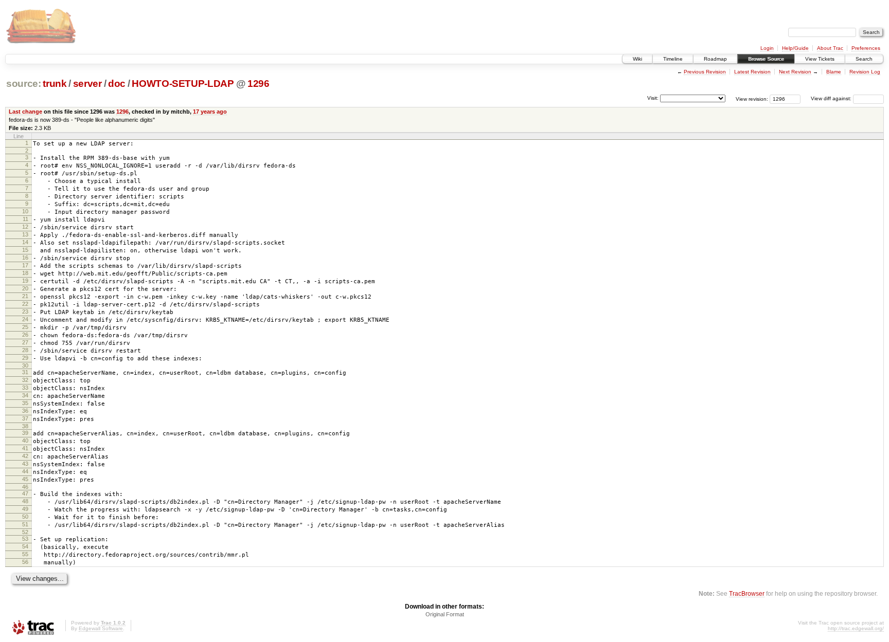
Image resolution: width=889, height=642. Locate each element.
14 (25, 242)
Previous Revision (705, 72)
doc (117, 83)
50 (25, 516)
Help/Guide (795, 48)
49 (25, 509)
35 (25, 403)
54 (25, 546)
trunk (54, 83)
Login (767, 48)
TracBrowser (746, 593)
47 (25, 493)
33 (25, 387)
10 (25, 211)
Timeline (673, 59)
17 (25, 265)
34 (25, 395)
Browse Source (766, 59)
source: (23, 83)
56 (25, 562)
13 (25, 234)
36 (25, 411)
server (87, 83)
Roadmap (715, 59)
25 (25, 327)
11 (25, 219)
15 (25, 250)
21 (25, 296)
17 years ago (210, 111)
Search (864, 59)
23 (25, 311)
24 (25, 319)
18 (25, 273)
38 (25, 426)
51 (25, 524)
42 (25, 456)
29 (25, 358)
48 (25, 501)
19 (25, 281)
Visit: (653, 98)
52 (25, 532)
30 (25, 365)
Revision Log (864, 72)
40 (25, 440)
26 (25, 335)
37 (25, 418)
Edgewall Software (101, 628)
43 (25, 464)
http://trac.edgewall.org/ (856, 628)
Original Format (444, 614)
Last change (25, 111)
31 (25, 372)
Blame (833, 72)
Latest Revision (752, 72)
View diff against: (832, 98)
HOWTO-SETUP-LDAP (183, 83)
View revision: (752, 98)
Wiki (637, 59)
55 (25, 554)
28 (25, 350)
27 (25, 342)
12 (25, 227)
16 (25, 257)
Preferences (865, 48)
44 (25, 471)
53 (25, 539)
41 (25, 448)
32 (25, 380)
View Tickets (819, 59)
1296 (258, 83)
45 (25, 479)
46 (25, 487)
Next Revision (795, 72)
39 (25, 433)
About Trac (830, 48)
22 (25, 304)
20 (25, 288)
